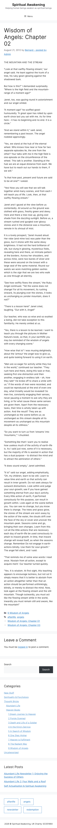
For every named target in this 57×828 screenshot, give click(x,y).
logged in (23, 647)
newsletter (12, 809)
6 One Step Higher (17, 735)
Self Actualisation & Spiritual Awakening (25, 786)
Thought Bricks (11, 701)
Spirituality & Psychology (16, 697)
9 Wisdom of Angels (18, 613)
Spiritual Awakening (28, 5)
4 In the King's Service (19, 727)
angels (20, 617)
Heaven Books (13, 710)
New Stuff (9, 693)
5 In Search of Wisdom (19, 731)
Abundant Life (13, 705)
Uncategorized (11, 752)
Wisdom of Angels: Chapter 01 (24, 621)
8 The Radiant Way (17, 744)
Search (7, 664)
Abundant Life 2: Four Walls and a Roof (25, 781)
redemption (33, 809)
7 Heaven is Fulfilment (19, 739)
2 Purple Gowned (16, 718)
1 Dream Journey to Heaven (22, 714)
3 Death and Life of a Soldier (22, 722)
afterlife (12, 617)
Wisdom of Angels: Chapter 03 (24, 625)
